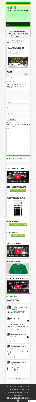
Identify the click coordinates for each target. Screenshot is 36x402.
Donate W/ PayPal (18, 235)
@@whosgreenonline (21, 326)
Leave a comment (13, 53)
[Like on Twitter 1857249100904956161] (15, 341)
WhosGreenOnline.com (18, 319)
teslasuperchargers (18, 41)
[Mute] (24, 181)
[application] (18, 177)
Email (8, 108)
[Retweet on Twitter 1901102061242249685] (11, 329)
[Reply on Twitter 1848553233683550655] (8, 373)
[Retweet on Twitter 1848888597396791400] (11, 357)
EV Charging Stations (18, 190)
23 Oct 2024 (13, 348)
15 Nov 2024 (13, 336)
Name (9, 102)
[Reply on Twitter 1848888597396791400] (8, 357)
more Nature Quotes (11, 296)
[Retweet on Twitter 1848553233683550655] (11, 373)
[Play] (9, 181)
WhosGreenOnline (19, 50)
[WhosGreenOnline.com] (18, 8)
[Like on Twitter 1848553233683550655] (15, 373)
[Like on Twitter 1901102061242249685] (15, 329)
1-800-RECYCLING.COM (18, 224)
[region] (18, 268)
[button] (18, 268)
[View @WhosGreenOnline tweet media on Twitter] (8, 354)
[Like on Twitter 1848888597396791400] (15, 357)
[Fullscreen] (26, 181)
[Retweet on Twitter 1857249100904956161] (11, 341)
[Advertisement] (19, 142)
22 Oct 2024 (13, 364)
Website (9, 113)
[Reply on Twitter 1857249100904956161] (8, 341)
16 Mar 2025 (13, 321)
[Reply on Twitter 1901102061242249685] (8, 329)
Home (8, 41)
